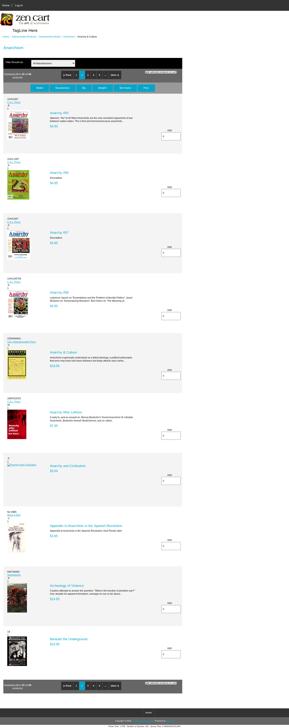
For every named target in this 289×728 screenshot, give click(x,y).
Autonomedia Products (24, 36)
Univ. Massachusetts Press (21, 342)
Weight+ (102, 88)
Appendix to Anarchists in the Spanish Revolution (86, 526)
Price (146, 88)
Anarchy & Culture (63, 352)
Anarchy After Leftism (66, 412)
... (105, 75)
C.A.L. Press (13, 102)
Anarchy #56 (59, 173)
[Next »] (115, 75)
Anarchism (69, 36)
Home (6, 5)
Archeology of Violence (67, 586)
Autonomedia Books (50, 36)
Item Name (125, 88)
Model (39, 88)
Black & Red (13, 515)
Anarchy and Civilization (68, 466)
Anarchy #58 (59, 292)
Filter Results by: (14, 62)
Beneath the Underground (68, 639)
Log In (19, 5)
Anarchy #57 (59, 232)
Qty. (84, 88)
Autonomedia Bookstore (143, 721)
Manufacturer (62, 88)
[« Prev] (67, 75)
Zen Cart (170, 721)
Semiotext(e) (14, 575)
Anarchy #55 (59, 113)
